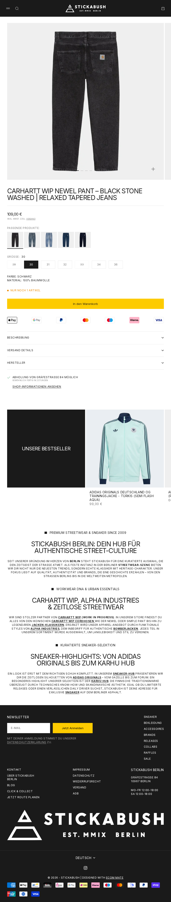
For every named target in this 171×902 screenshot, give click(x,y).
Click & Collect (20, 791)
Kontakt (14, 769)
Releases (151, 741)
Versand (30, 219)
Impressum (81, 769)
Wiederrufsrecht (87, 781)
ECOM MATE (114, 877)
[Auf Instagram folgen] (85, 868)
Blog (11, 785)
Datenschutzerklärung (26, 742)
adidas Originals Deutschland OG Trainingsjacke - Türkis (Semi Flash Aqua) (122, 496)
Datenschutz (84, 775)
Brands (150, 735)
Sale (147, 758)
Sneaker (150, 716)
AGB (76, 793)
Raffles (150, 752)
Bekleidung (153, 722)
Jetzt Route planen (23, 797)
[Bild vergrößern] (153, 169)
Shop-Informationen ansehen (36, 386)
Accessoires (154, 729)
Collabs (150, 746)
